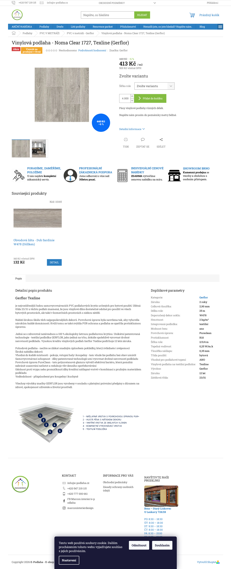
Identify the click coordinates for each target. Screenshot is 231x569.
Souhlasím (162, 545)
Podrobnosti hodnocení (92, 50)
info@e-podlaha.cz (78, 483)
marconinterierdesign (80, 508)
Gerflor (203, 297)
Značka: (118, 50)
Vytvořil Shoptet (206, 562)
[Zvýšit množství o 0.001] (132, 96)
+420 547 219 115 (77, 488)
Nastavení (69, 560)
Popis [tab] (18, 278)
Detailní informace (130, 129)
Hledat (142, 15)
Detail (54, 262)
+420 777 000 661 (77, 493)
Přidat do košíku (153, 98)
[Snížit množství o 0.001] (132, 100)
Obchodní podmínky (112, 3)
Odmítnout (139, 545)
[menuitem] (22, 27)
